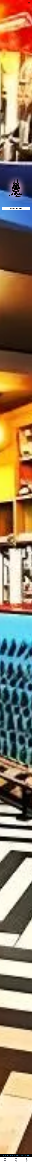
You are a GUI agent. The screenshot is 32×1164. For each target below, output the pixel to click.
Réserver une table (16, 208)
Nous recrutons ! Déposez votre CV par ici (16, 1155)
